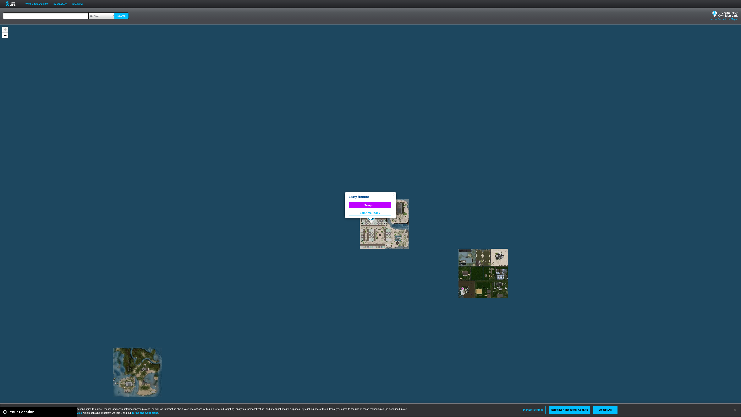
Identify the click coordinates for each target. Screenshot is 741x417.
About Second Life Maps (724, 19)
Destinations (60, 4)
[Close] (735, 410)
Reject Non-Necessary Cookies (569, 409)
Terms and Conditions (145, 412)
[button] (394, 194)
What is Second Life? (36, 4)
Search (121, 16)
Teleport (370, 205)
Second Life (12, 3)
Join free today (370, 213)
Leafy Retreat (359, 196)
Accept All (605, 409)
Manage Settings (533, 409)
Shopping (77, 4)
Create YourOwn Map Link (728, 14)
